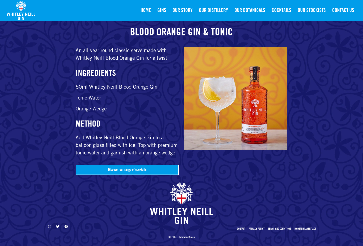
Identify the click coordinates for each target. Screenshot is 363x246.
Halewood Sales (187, 237)
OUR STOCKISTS (312, 10)
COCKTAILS (281, 10)
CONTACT (241, 229)
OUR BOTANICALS (249, 10)
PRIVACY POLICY (257, 229)
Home (146, 10)
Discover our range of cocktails (127, 170)
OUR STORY (182, 10)
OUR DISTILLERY (213, 10)
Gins (161, 10)
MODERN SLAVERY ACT (305, 229)
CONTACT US (343, 10)
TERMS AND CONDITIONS (279, 229)
